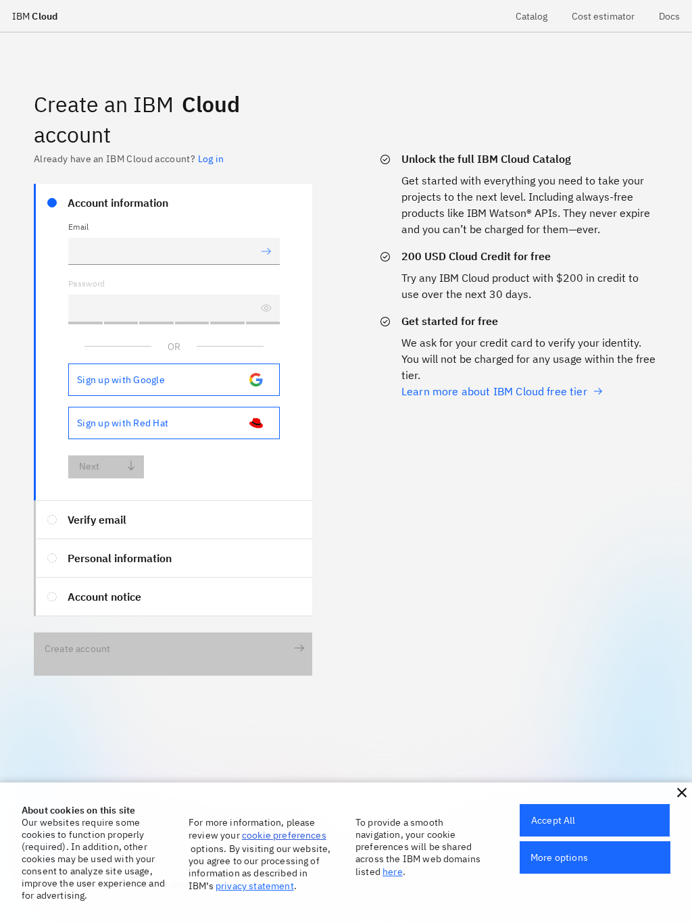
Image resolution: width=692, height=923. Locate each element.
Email (78, 227)
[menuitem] (531, 16)
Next (89, 466)
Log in (211, 159)
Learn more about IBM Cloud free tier (494, 391)
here (392, 872)
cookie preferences (284, 835)
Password (86, 283)
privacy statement (255, 886)
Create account (77, 649)
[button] (682, 792)
